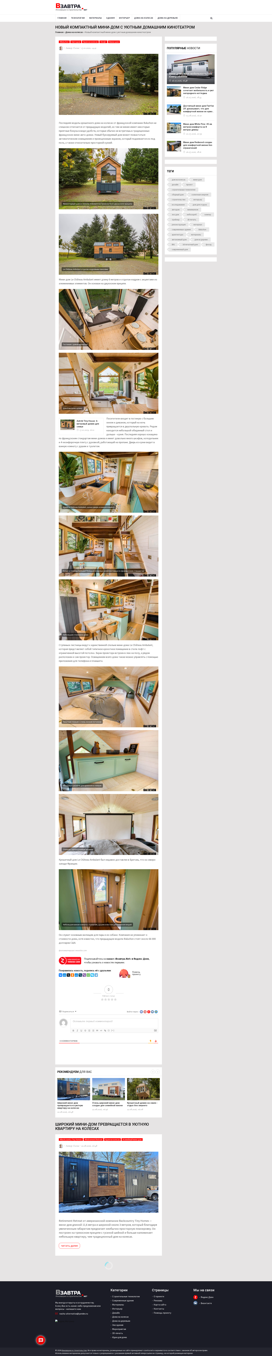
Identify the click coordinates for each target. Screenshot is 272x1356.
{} (109, 1030)
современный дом (180, 249)
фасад (209, 244)
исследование (178, 204)
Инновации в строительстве (74, 1350)
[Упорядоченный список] (89, 1030)
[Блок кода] (101, 1030)
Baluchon (202, 229)
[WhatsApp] (88, 975)
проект (189, 184)
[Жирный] (73, 1030)
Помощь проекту (162, 1312)
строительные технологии (183, 189)
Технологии (78, 18)
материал (198, 224)
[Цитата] (97, 1030)
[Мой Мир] (64, 975)
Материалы (95, 18)
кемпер (208, 214)
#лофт (103, 42)
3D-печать (191, 219)
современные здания (181, 229)
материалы (196, 234)
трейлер (175, 219)
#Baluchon (64, 42)
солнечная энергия (200, 194)
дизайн (175, 184)
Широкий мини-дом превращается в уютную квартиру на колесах (70, 1105)
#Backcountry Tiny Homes (71, 1139)
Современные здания (123, 1300)
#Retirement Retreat (93, 1139)
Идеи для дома (119, 1337)
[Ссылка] (105, 1030)
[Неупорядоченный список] (93, 1030)
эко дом (175, 214)
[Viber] (84, 975)
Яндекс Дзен (207, 1297)
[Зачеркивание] (85, 1030)
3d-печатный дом (190, 244)
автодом (175, 209)
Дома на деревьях (168, 18)
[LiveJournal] (80, 975)
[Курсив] (77, 1030)
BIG (173, 244)
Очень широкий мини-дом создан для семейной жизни (107, 1104)
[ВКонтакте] (60, 975)
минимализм (192, 209)
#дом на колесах (90, 42)
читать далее (69, 1245)
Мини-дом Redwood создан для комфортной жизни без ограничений (197, 145)
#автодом (76, 42)
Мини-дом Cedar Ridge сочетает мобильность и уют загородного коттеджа (198, 90)
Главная (62, 18)
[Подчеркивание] (81, 1030)
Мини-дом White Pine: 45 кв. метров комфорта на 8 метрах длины (197, 127)
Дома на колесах (143, 18)
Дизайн (116, 1312)
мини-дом (197, 179)
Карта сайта (160, 1304)
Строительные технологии (126, 1296)
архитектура (177, 234)
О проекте (159, 1296)
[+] (112, 1030)
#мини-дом (114, 42)
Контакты (159, 1308)
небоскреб (192, 214)
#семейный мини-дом (132, 1139)
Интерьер (124, 18)
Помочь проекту (136, 973)
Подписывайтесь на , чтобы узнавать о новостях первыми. (116, 960)
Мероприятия (119, 1329)
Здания (110, 18)
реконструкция (179, 224)
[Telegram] (96, 975)
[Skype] (92, 975)
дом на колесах (178, 179)
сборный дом (178, 194)
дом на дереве (201, 239)
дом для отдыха (200, 204)
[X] (68, 975)
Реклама (158, 1300)
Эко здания (117, 1324)
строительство (178, 199)
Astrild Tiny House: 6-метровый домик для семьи (88, 424)
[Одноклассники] (72, 975)
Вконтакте (206, 1303)
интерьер (197, 199)
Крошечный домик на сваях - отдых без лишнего (142, 1104)
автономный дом (179, 239)
